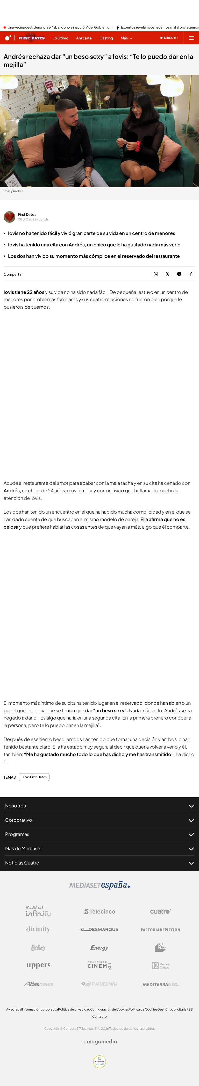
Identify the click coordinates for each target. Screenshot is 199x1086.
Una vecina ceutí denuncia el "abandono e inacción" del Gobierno (59, 27)
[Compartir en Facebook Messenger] (179, 274)
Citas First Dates (34, 777)
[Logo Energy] (99, 947)
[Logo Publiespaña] (99, 984)
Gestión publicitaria (172, 1009)
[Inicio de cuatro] (8, 37)
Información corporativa (40, 1009)
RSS (190, 1009)
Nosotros (15, 805)
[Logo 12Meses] (160, 965)
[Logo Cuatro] (160, 911)
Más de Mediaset (23, 848)
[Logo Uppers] (38, 965)
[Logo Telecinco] (99, 911)
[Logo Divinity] (38, 929)
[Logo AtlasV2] (38, 983)
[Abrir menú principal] (191, 37)
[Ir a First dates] (31, 37)
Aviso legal (14, 1009)
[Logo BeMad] (160, 947)
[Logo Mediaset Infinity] (38, 911)
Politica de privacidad (74, 1009)
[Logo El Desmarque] (99, 929)
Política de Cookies (143, 1009)
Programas (17, 834)
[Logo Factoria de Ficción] (160, 929)
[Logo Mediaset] (99, 888)
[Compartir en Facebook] (190, 274)
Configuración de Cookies (109, 1009)
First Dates (27, 214)
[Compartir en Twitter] (167, 274)
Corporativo (18, 820)
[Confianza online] (99, 1066)
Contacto (99, 1016)
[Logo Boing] (38, 947)
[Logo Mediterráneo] (161, 984)
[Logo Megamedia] (102, 1042)
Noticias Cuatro (22, 863)
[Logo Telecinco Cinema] (99, 966)
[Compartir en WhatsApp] (155, 274)
